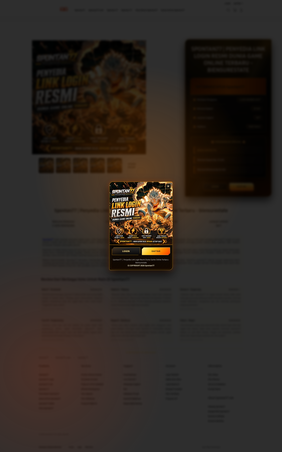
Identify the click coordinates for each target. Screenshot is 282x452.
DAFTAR (156, 251)
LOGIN (126, 251)
